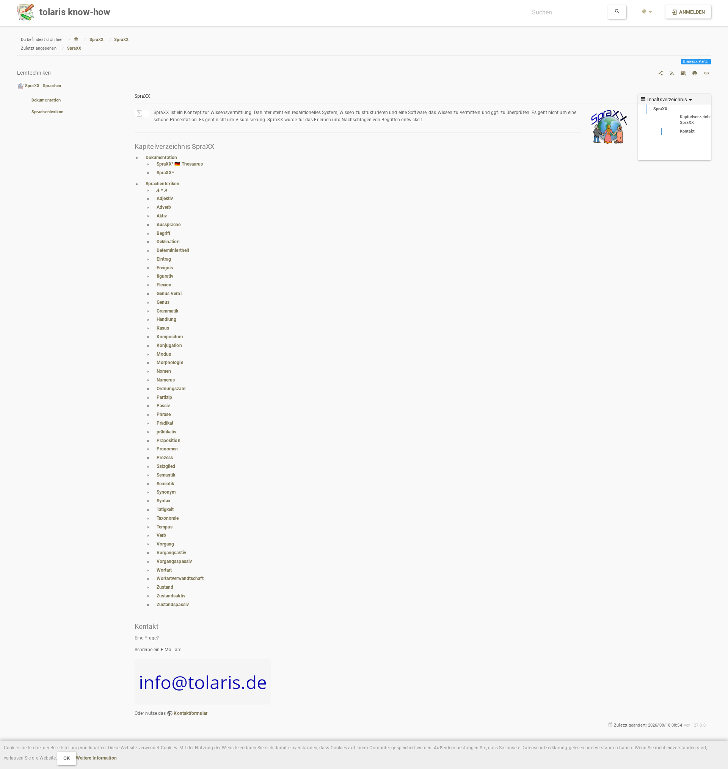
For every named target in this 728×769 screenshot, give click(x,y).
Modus (164, 354)
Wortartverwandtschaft (180, 578)
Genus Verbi (169, 293)
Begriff (164, 233)
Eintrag (164, 259)
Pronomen (167, 449)
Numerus (166, 380)
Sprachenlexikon (47, 111)
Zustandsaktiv (171, 596)
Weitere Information (96, 758)
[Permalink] (706, 72)
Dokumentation (46, 100)
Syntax (164, 500)
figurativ (165, 276)
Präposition (168, 440)
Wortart (164, 570)
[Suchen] (617, 12)
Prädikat (165, 423)
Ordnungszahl (171, 388)
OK (66, 758)
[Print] (694, 72)
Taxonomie (168, 518)
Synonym (166, 492)
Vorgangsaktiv (171, 552)
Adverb (164, 207)
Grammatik (168, 311)
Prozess (165, 457)
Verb (161, 535)
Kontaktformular (190, 713)
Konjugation (169, 345)
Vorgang (165, 544)
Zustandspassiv (173, 604)
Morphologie (170, 362)
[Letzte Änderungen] (672, 72)
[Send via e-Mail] (683, 72)
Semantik (166, 475)
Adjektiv (165, 198)
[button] (647, 12)
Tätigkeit (165, 509)
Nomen (164, 371)
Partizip (165, 397)
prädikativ (167, 432)
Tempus (165, 527)
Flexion (164, 285)
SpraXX (96, 39)
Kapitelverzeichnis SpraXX (695, 119)
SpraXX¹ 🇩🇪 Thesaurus (180, 164)
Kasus (163, 328)
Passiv (163, 405)
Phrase (164, 414)
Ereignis (165, 267)
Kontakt (687, 131)
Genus (163, 302)
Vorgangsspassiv (174, 561)
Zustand (165, 587)
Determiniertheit (173, 250)
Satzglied (166, 466)
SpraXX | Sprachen (43, 86)
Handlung (167, 319)
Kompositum (170, 336)
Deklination (168, 241)
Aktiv (162, 216)
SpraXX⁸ (165, 172)
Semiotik (165, 483)
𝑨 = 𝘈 (162, 190)
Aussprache (169, 224)
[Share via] (660, 72)
